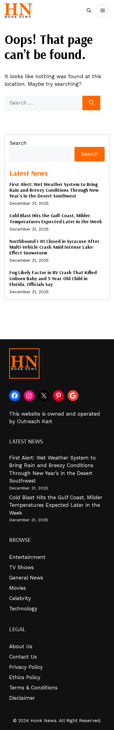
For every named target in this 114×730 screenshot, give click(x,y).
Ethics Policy (24, 677)
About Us (20, 646)
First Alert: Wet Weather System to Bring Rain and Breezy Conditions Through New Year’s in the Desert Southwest (53, 190)
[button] (89, 10)
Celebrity (20, 598)
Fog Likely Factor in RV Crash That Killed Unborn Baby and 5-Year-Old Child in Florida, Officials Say (53, 278)
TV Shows (21, 567)
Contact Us (23, 657)
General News (26, 578)
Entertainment (27, 557)
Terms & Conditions (33, 688)
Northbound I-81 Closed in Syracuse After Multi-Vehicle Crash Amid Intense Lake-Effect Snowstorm (54, 247)
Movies (17, 588)
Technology (23, 609)
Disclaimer (22, 698)
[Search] (91, 103)
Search (18, 143)
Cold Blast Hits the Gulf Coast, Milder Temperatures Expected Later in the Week (55, 218)
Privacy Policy (26, 667)
